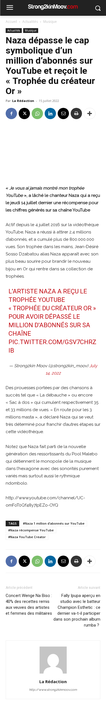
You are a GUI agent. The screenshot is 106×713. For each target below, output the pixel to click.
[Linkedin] (50, 113)
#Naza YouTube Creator (27, 537)
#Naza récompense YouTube (31, 530)
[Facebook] (11, 113)
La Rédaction (23, 101)
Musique (50, 21)
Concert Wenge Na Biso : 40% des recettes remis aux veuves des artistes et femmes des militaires (29, 604)
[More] (90, 113)
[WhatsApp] (37, 113)
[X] (24, 113)
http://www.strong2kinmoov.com (53, 690)
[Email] (63, 113)
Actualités (30, 21)
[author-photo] (53, 673)
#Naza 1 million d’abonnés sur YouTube (54, 523)
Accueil (11, 21)
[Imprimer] (76, 113)
